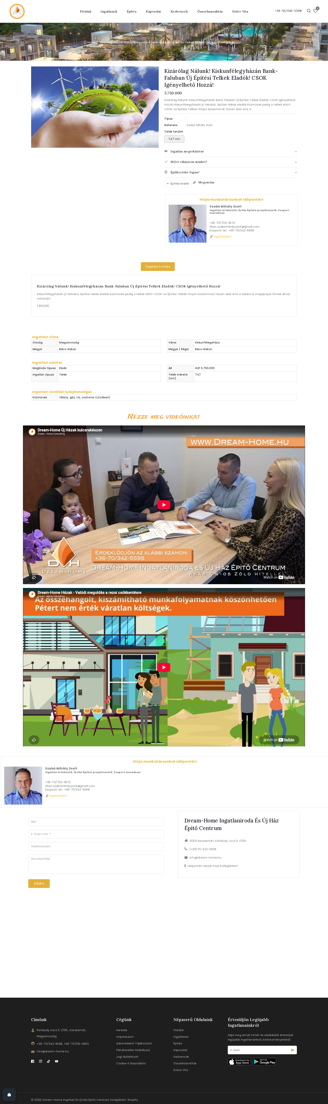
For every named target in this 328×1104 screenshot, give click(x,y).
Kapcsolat (180, 1050)
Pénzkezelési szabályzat (133, 1050)
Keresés (121, 1030)
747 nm (174, 139)
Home (91, 42)
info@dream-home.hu (205, 857)
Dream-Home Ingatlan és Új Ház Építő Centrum (76, 1100)
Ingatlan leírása (158, 266)
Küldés (39, 883)
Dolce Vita (180, 1070)
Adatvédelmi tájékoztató (134, 1043)
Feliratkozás (293, 1050)
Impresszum (125, 1037)
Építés (131, 11)
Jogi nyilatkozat (127, 1057)
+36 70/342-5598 (288, 11)
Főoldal (178, 1030)
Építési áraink (179, 183)
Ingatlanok (180, 1037)
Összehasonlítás (185, 1063)
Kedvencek (181, 1057)
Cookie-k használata (131, 1063)
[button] (309, 11)
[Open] (9, 1094)
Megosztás (206, 182)
